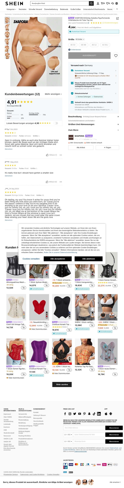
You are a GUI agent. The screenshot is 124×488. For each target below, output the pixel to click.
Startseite (8, 14)
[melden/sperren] (60, 155)
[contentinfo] (93, 466)
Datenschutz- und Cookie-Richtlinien (32, 474)
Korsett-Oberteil (76, 14)
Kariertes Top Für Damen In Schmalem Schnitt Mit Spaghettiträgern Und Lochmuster (85, 366)
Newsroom (7, 436)
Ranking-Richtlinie (25, 436)
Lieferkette (7, 424)
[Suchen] (91, 3)
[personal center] (98, 3)
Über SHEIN (8, 417)
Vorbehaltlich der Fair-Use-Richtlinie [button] (87, 89)
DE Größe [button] (79, 39)
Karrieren (7, 427)
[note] (36, 289)
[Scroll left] (114, 9)
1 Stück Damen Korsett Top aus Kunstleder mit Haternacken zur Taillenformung (108, 280)
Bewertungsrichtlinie (13, 106)
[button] (112, 3)
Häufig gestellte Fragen (38, 424)
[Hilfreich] (47, 155)
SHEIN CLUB (8, 439)
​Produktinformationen (26, 439)
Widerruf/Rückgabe (25, 417)
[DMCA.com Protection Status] (71, 472)
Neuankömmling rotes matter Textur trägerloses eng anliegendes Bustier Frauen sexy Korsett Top (39, 322)
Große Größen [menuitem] (75, 9)
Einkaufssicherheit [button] (81, 93)
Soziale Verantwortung (8, 420)
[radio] (72, 45)
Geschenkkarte (38, 421)
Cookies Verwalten (53, 474)
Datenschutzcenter (80, 451)
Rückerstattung (23, 420)
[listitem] (16, 271)
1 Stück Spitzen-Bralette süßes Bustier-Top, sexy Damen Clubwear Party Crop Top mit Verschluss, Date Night (39, 282)
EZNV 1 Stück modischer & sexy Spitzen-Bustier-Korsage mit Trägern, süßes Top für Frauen (62, 366)
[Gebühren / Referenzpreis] (76, 27)
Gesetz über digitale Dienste (9, 445)
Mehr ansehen (62, 384)
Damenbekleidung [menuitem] (51, 9)
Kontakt (35, 412)
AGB (5, 430)
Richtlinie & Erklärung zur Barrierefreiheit (23, 443)
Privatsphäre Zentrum (11, 474)
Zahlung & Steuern (39, 415)
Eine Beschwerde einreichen (9, 449)
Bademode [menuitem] (64, 9)
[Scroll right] (117, 9)
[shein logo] (14, 3)
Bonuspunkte (37, 418)
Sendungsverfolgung (25, 426)
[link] (103, 3)
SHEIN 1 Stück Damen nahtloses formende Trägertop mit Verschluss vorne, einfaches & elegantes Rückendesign (108, 322)
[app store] (106, 415)
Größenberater (23, 429)
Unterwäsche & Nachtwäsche (23, 14)
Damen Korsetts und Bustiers (59, 14)
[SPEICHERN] (116, 55)
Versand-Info (23, 414)
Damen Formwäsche (41, 14)
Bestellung (22, 423)
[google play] (110, 415)
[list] (82, 414)
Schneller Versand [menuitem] (35, 9)
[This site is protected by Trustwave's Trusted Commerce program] (65, 472)
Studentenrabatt (9, 433)
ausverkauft (89, 55)
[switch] (56, 123)
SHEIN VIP (7, 442)
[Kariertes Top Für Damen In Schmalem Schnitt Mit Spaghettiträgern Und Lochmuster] (85, 352)
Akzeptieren (68, 460)
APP (105, 409)
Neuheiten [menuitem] (22, 9)
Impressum (7, 414)
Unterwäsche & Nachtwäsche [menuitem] (94, 9)
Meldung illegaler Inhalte (24, 432)
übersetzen (8, 149)
